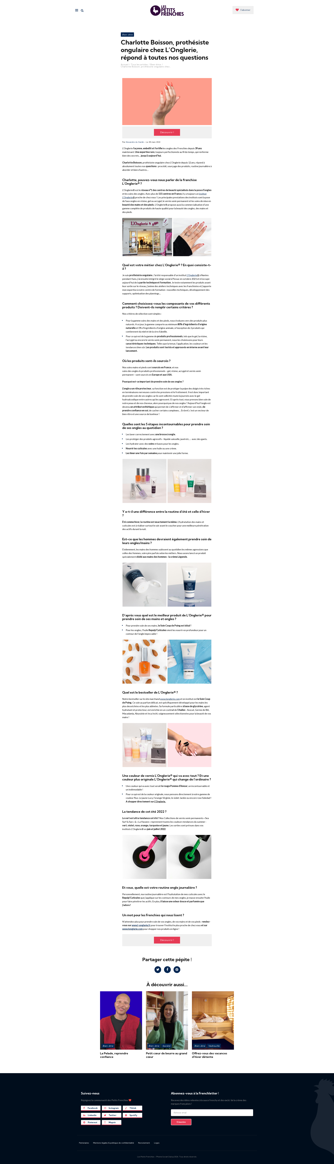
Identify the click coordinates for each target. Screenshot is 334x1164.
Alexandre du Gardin (135, 142)
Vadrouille (214, 1046)
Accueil (125, 64)
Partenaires (84, 1143)
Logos (156, 1143)
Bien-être (127, 34)
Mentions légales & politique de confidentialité (113, 1143)
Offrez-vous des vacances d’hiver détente (209, 1055)
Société (166, 1046)
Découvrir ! (167, 132)
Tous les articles (139, 64)
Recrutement (144, 1143)
